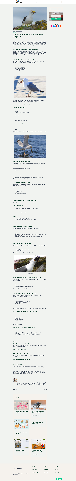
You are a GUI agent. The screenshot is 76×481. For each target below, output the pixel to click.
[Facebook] (56, 479)
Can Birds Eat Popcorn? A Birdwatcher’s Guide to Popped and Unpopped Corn (38, 451)
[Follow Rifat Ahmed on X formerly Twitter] (19, 386)
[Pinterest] (62, 479)
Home (56, 468)
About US (56, 469)
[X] (58, 479)
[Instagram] (60, 479)
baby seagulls (18, 187)
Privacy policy (46, 469)
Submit (56, 18)
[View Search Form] (61, 2)
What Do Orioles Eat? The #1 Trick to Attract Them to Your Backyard (21, 432)
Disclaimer (45, 468)
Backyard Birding (35, 472)
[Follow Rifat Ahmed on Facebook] (18, 386)
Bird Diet (14, 32)
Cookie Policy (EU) (47, 473)
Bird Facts (34, 468)
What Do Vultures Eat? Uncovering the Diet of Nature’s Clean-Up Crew (39, 390)
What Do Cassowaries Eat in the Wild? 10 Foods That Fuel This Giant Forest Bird (38, 422)
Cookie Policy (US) (47, 472)
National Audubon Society (25, 289)
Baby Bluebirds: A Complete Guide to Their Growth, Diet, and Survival (20, 390)
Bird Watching (34, 469)
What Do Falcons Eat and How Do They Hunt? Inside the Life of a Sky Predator (38, 412)
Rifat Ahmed (20, 379)
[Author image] (13, 38)
